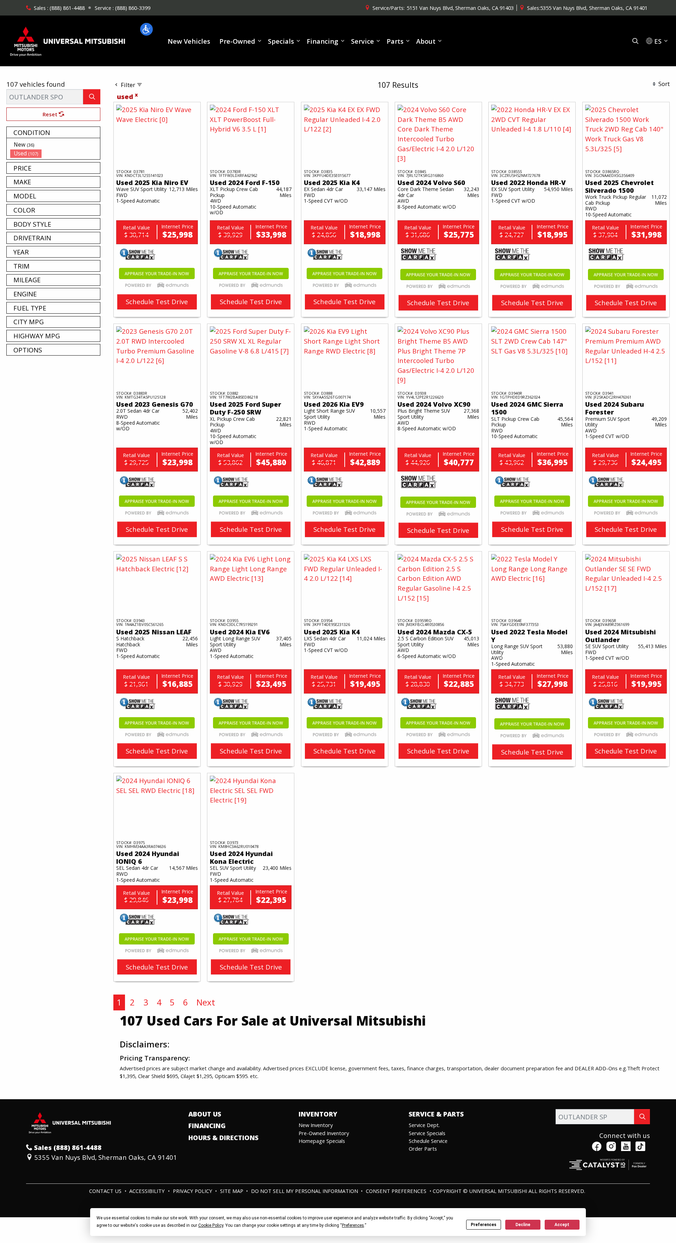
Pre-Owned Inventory (324, 1133)
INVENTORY (318, 1114)
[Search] (91, 96)
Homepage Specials (322, 1140)
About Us (204, 1114)
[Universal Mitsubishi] (68, 40)
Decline (522, 1224)
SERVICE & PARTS (436, 1114)
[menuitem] (55, 144)
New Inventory (316, 1124)
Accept (562, 1224)
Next (205, 1002)
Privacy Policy (193, 1190)
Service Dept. (424, 1124)
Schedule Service (428, 1140)
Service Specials (427, 1133)
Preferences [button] (353, 1225)
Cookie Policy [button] (210, 1225)
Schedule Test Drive (157, 301)
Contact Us (106, 1190)
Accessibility (147, 1190)
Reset (51, 114)
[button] (146, 29)
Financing (207, 1125)
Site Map (232, 1190)
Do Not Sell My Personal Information (305, 1190)
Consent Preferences (396, 1190)
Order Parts (423, 1148)
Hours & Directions (223, 1137)
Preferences (483, 1224)
